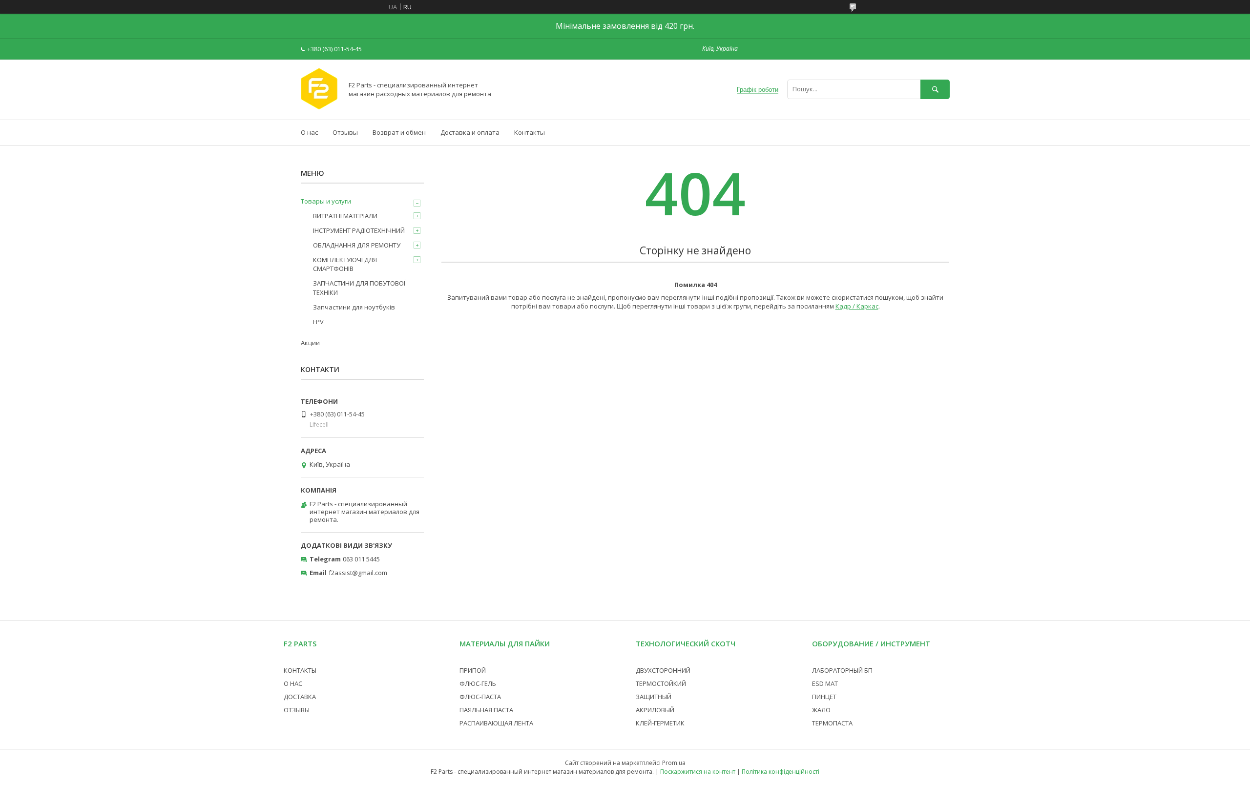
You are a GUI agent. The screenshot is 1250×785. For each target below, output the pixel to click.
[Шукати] (935, 89)
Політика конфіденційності (780, 771)
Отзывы (345, 132)
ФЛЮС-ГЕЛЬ (477, 683)
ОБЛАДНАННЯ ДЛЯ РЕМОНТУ (356, 245)
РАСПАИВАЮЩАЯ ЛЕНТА (496, 723)
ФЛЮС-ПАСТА (480, 696)
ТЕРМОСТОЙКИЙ (661, 683)
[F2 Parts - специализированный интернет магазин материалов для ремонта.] (319, 107)
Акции (310, 342)
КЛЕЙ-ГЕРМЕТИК (660, 723)
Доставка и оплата (470, 132)
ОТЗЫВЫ (297, 709)
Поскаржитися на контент (697, 771)
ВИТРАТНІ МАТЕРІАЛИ (345, 215)
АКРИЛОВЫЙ (655, 709)
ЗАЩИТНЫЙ (653, 696)
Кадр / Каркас (856, 306)
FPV (318, 321)
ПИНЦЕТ (824, 696)
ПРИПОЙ (472, 670)
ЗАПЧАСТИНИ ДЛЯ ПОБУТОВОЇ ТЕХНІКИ (359, 287)
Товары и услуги (326, 201)
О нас (309, 132)
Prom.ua (674, 763)
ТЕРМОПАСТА (832, 723)
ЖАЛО (821, 709)
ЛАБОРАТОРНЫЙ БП (842, 670)
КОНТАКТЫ (300, 670)
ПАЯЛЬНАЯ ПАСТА (486, 709)
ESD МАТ (825, 683)
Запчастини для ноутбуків (354, 307)
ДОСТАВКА (300, 696)
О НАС (293, 683)
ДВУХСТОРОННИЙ (663, 670)
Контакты (529, 132)
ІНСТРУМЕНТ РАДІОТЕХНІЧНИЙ (359, 230)
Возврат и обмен (399, 132)
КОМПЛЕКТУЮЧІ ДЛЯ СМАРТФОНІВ (345, 264)
